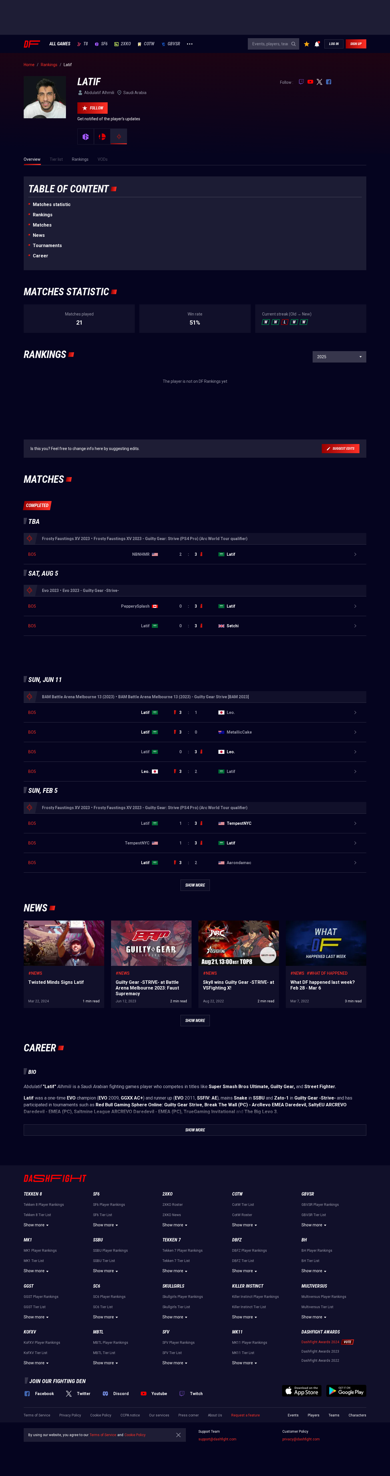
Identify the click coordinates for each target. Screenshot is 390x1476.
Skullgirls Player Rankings (182, 1297)
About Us (215, 1415)
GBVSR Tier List (313, 1215)
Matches (42, 225)
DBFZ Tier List (243, 1261)
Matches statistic (52, 204)
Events (293, 1415)
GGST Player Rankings (41, 1297)
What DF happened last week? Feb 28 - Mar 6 (326, 923)
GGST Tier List (35, 1307)
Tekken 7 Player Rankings (182, 1251)
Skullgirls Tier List (176, 1307)
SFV (165, 1332)
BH (304, 1240)
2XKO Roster (172, 1205)
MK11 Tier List (243, 1353)
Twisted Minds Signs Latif (47, 923)
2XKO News (171, 1215)
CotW (149, 44)
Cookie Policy (100, 1415)
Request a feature (245, 1415)
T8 (85, 44)
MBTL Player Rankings (110, 1343)
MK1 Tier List (34, 1261)
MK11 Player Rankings (249, 1343)
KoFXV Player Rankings (42, 1343)
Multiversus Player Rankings (323, 1297)
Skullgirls (173, 1286)
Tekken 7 (171, 1240)
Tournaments (47, 245)
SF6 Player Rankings (109, 1205)
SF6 (104, 44)
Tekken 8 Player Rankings (44, 1205)
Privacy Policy (70, 1415)
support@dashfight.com (217, 1439)
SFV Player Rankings (178, 1343)
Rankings (43, 214)
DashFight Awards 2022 (320, 1361)
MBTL (98, 1332)
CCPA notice (130, 1415)
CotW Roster (242, 1215)
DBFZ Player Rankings (249, 1251)
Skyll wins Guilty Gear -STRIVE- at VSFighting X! (238, 926)
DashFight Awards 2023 (320, 1351)
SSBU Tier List (104, 1261)
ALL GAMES (59, 44)
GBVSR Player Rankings (320, 1205)
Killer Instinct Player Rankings (255, 1297)
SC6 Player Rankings (109, 1297)
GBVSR (174, 44)
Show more (34, 1225)
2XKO (126, 44)
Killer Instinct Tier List (249, 1307)
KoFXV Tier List (35, 1353)
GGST (28, 1286)
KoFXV (30, 1332)
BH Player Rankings (316, 1251)
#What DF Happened (327, 973)
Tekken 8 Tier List (37, 1215)
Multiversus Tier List (317, 1307)
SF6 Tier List (102, 1215)
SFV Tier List (172, 1353)
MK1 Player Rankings (40, 1251)
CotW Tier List (243, 1205)
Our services (159, 1415)
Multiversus (314, 1286)
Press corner (188, 1415)
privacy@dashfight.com (301, 1439)
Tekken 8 (33, 1194)
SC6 (96, 1286)
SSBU (98, 1240)
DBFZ (237, 1240)
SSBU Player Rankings (110, 1251)
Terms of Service (37, 1415)
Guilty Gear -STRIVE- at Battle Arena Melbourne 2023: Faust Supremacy (143, 926)
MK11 (237, 1332)
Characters (357, 1415)
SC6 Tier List (103, 1307)
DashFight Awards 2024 (320, 1342)
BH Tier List (310, 1261)
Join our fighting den (57, 1381)
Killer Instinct (247, 1286)
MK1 (28, 1240)
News (39, 235)
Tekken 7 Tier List (176, 1261)
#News (35, 973)
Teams (334, 1415)
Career (40, 255)
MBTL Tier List (104, 1353)
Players (313, 1415)
